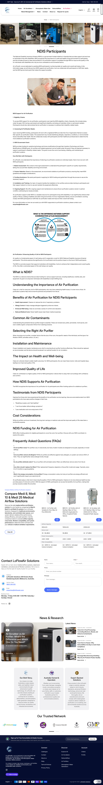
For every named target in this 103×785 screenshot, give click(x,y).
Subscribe (92, 739)
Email (75, 559)
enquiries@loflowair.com (15, 590)
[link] (29, 33)
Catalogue (44, 751)
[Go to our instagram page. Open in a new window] (9, 604)
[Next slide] (52, 2)
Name (45, 559)
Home (45, 19)
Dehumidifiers (65, 758)
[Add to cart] (57, 519)
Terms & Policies (46, 764)
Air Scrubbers (65, 755)
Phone (46, 567)
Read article (9, 653)
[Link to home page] (10, 749)
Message (46, 575)
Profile (83, 755)
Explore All (64, 751)
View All (9, 532)
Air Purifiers (64, 761)
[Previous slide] (6, 2)
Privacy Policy (45, 768)
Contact (43, 755)
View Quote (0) (102, 9)
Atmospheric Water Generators (67, 765)
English (81, 10)
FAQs (42, 761)
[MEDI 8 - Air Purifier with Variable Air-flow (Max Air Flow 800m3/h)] (51, 497)
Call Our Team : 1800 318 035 (90, 2)
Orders (83, 751)
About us (44, 758)
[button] (51, 46)
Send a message (52, 590)
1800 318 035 (11, 584)
